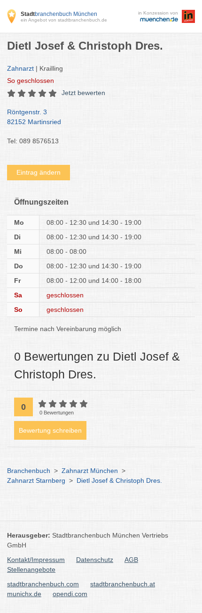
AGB (131, 559)
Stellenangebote (31, 569)
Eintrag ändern (38, 172)
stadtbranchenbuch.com (43, 584)
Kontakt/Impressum (36, 559)
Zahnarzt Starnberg (36, 480)
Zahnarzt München (90, 470)
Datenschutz (94, 559)
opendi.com (70, 594)
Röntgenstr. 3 (34, 117)
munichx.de (24, 594)
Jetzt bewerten (83, 92)
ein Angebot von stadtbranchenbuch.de (64, 19)
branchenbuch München (59, 14)
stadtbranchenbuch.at (122, 584)
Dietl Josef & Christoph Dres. (119, 480)
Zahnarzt (20, 68)
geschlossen (30, 80)
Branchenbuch (28, 470)
